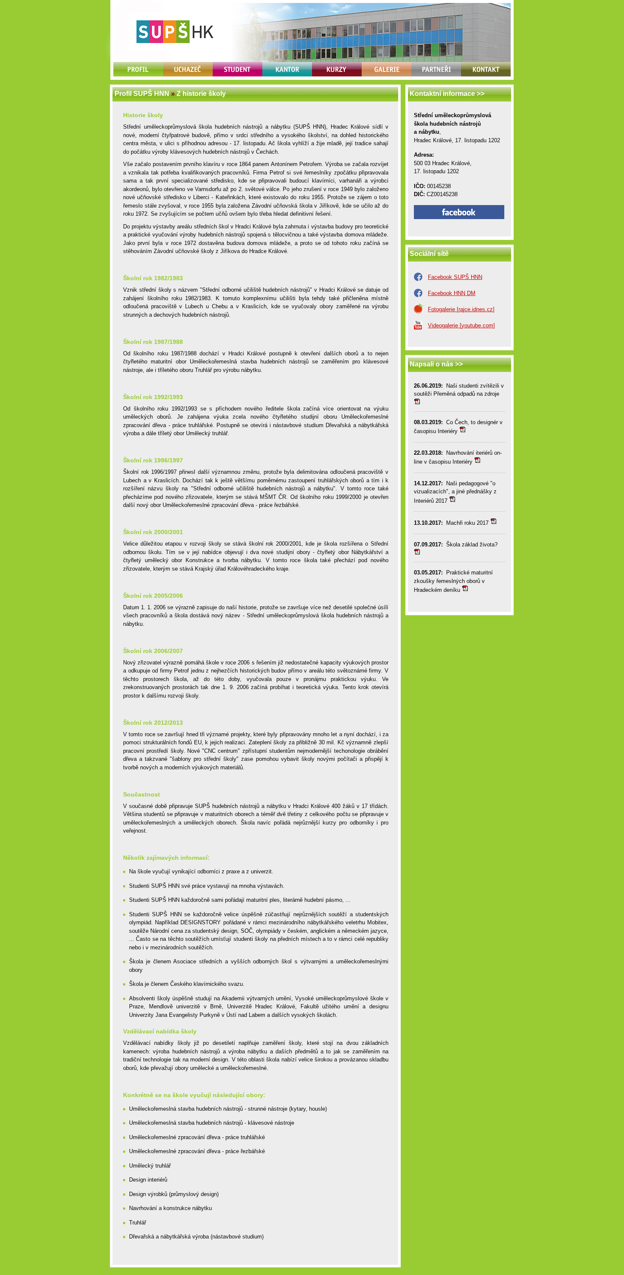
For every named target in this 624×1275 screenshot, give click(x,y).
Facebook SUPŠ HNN (455, 277)
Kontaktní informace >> (447, 93)
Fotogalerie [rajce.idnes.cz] (461, 309)
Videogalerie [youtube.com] (461, 325)
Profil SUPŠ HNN (142, 93)
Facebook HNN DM (451, 293)
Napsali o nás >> (436, 364)
